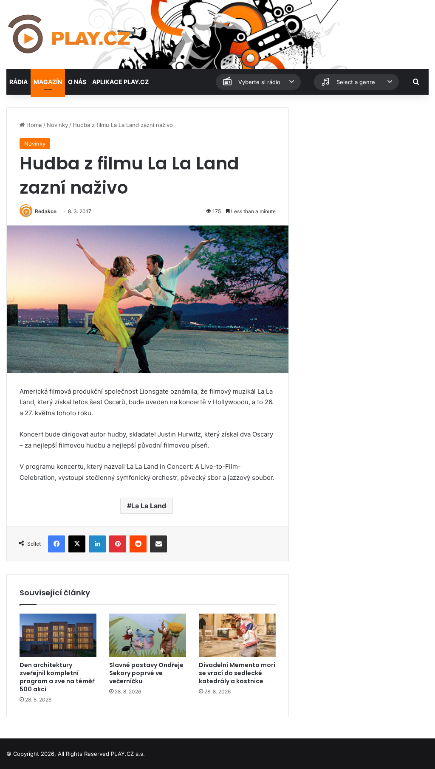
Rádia (18, 81)
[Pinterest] (117, 543)
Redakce (45, 211)
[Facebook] (56, 543)
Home (33, 124)
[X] (76, 543)
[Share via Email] (158, 543)
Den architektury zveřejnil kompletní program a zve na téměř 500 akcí (57, 677)
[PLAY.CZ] (69, 34)
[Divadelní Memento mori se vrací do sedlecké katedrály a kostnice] (237, 635)
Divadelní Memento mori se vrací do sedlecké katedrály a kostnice (237, 673)
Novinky (57, 124)
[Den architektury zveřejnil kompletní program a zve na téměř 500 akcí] (58, 635)
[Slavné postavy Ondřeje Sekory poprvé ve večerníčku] (147, 635)
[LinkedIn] (97, 543)
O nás (77, 81)
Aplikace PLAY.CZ (120, 81)
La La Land (148, 505)
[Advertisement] (363, 160)
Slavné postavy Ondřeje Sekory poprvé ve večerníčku (146, 673)
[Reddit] (138, 543)
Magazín (48, 81)
